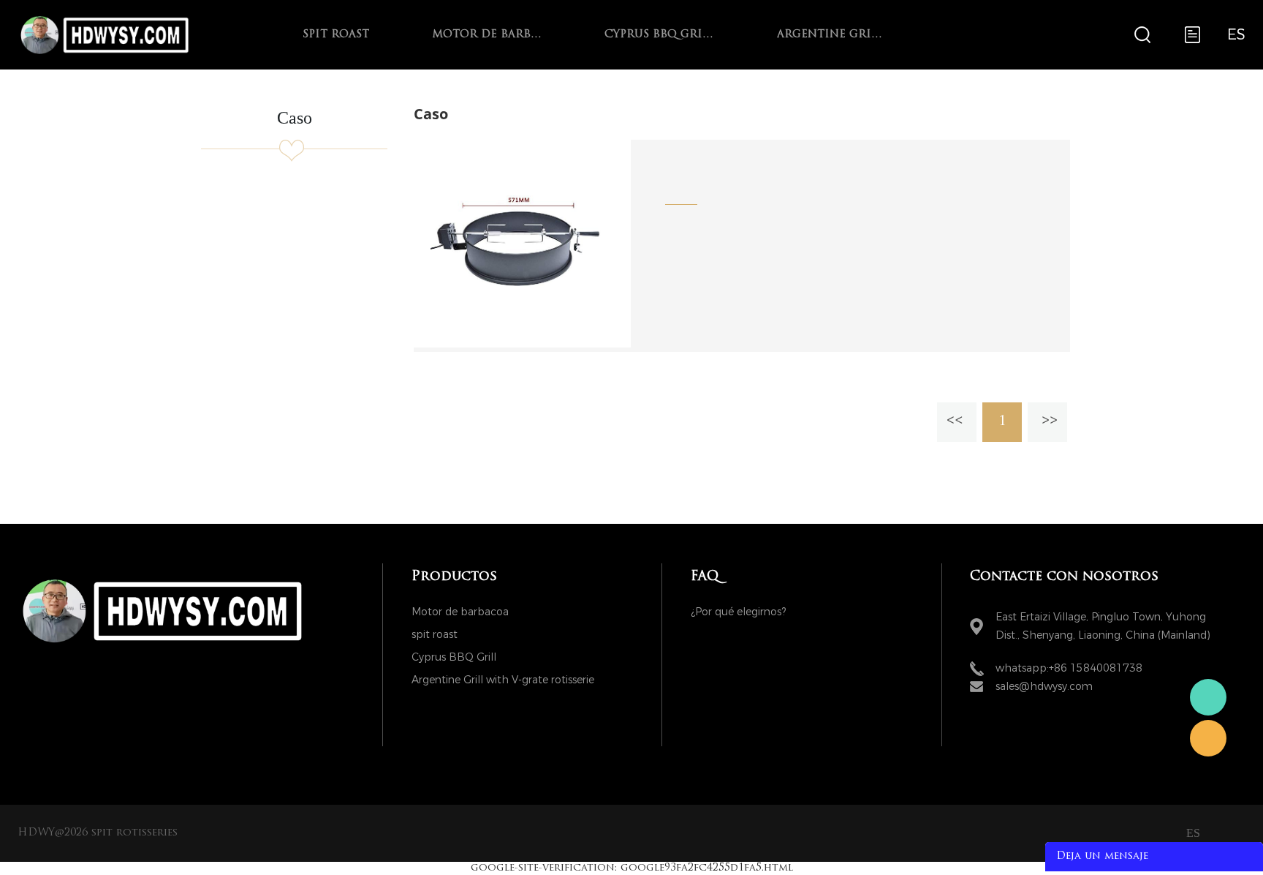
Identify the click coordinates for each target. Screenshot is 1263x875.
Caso (657, 78)
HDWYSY (1208, 697)
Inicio (610, 78)
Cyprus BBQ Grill (659, 34)
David (1208, 738)
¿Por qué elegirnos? (738, 612)
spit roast (336, 34)
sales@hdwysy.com (1044, 687)
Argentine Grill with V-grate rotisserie (832, 34)
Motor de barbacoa (487, 34)
